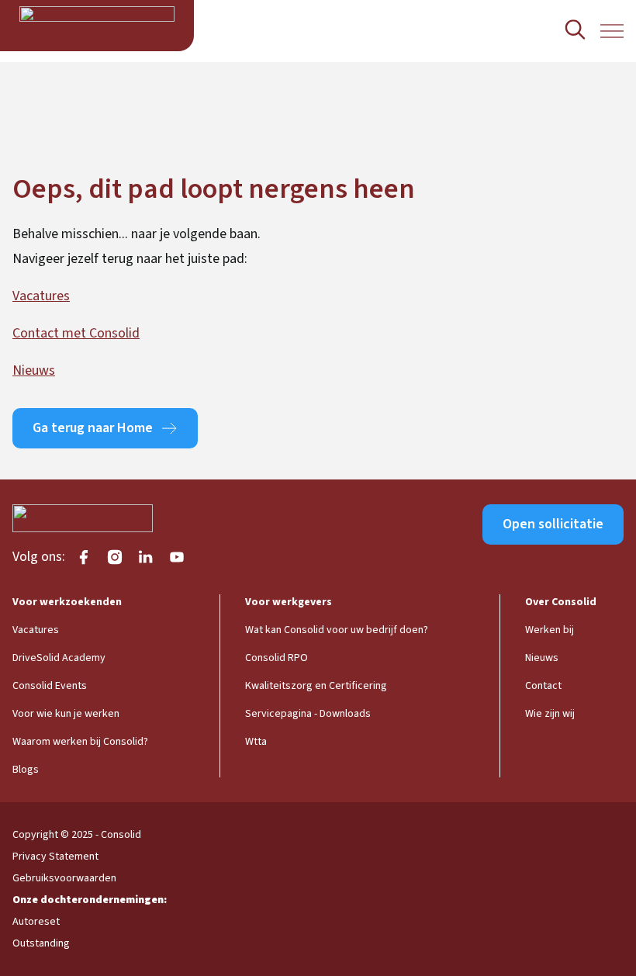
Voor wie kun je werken (65, 714)
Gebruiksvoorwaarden (64, 878)
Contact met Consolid (76, 333)
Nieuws (33, 370)
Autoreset (36, 921)
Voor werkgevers (288, 602)
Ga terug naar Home (93, 428)
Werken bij (549, 630)
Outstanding (41, 943)
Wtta (256, 741)
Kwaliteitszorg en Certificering (316, 686)
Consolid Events (49, 686)
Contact (543, 686)
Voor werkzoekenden (67, 602)
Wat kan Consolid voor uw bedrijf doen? (336, 630)
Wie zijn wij (550, 714)
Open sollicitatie (553, 524)
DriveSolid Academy (58, 658)
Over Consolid (560, 602)
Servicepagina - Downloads (308, 714)
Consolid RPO (276, 658)
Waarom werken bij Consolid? (80, 741)
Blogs (25, 769)
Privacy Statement (55, 856)
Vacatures (41, 296)
